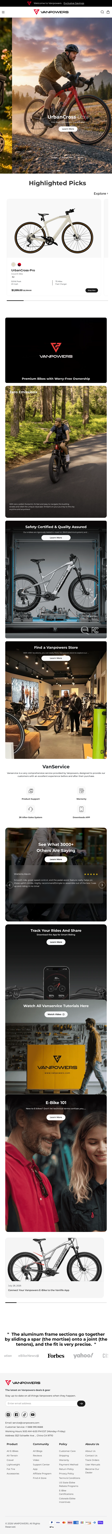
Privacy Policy (66, 1473)
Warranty (64, 1460)
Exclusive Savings (74, 3)
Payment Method (68, 1464)
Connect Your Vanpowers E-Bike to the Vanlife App (38, 1290)
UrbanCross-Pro (23, 270)
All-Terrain (12, 1455)
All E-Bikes (12, 1451)
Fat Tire (11, 1469)
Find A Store (39, 1478)
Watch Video (54, 1014)
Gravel (10, 1460)
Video (36, 1460)
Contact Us (91, 1455)
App (35, 1469)
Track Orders (92, 1460)
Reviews (37, 1455)
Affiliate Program (42, 1473)
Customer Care (67, 1451)
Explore (100, 194)
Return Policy (66, 1469)
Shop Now (92, 290)
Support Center (41, 1464)
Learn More (56, 129)
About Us (90, 1451)
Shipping (64, 1455)
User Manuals (92, 1464)
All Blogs (37, 1451)
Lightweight (13, 1464)
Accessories (13, 1473)
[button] (53, 170)
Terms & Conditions (69, 1478)
